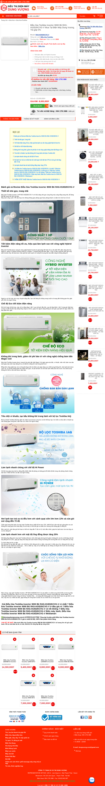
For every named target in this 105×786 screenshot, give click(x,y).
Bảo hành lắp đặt (97, 7)
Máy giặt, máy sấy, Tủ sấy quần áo (17, 738)
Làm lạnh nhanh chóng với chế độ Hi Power (26, 156)
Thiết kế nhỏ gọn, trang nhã (22, 139)
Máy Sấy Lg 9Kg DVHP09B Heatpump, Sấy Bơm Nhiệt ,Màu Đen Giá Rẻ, (96, 177)
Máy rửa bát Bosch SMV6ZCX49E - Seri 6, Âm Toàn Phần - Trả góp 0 (96, 265)
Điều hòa (42, 46)
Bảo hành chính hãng (61, 7)
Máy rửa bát (9, 754)
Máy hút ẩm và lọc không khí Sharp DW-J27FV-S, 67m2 (96, 198)
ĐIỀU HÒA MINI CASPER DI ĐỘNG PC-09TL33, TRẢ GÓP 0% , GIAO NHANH (96, 110)
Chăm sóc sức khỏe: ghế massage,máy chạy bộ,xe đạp (23, 762)
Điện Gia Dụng (10, 743)
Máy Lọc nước (10, 751)
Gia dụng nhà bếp (11, 746)
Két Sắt (7, 759)
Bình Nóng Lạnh (11, 748)
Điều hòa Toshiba (47, 37)
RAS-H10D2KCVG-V (42, 35)
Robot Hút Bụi (10, 756)
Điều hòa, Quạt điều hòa (13, 735)
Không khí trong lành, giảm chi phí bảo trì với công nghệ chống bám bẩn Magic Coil (38, 149)
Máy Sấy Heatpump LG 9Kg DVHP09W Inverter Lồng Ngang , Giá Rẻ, (96, 154)
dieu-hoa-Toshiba (21, 20)
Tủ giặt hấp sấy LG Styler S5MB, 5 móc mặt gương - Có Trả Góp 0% (95, 331)
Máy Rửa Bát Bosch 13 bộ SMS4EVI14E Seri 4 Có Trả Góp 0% (96, 309)
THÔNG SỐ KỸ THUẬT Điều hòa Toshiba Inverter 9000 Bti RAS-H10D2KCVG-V (37, 179)
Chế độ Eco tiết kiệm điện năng (23, 146)
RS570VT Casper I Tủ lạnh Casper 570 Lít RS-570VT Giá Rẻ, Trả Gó (96, 376)
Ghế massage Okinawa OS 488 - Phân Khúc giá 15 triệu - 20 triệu (96, 353)
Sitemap (78, 751)
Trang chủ (4, 20)
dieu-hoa (12, 20)
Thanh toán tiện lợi (79, 7)
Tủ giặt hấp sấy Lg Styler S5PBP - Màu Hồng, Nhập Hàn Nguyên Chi (96, 87)
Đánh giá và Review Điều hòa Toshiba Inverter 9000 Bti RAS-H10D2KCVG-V (36, 136)
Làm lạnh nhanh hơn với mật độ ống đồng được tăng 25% (30, 165)
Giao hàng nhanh (42, 7)
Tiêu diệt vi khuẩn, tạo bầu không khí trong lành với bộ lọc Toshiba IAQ (34, 153)
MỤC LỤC (16, 131)
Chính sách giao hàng (51, 736)
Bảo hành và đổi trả (50, 739)
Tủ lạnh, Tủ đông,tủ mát (13, 740)
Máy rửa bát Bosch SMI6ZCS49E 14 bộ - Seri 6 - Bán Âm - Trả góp (96, 243)
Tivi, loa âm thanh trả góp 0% (15, 732)
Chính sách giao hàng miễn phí (64, 106)
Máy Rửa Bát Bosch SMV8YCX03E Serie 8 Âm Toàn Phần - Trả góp (96, 220)
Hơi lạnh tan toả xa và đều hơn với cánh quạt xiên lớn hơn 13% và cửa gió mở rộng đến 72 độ (37, 161)
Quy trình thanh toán (51, 732)
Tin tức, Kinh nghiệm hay (14, 766)
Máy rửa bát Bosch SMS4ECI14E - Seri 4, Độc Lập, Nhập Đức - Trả (96, 288)
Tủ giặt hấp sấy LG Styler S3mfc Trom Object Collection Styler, (96, 132)
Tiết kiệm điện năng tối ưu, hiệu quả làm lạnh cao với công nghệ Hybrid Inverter (37, 143)
